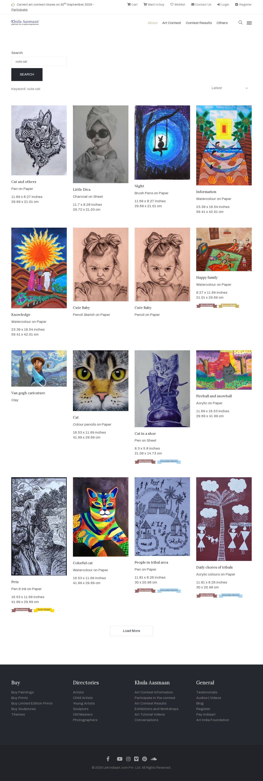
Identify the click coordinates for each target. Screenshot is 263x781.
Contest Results (199, 23)
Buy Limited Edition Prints (32, 703)
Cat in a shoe (145, 433)
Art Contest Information (154, 692)
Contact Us (203, 4)
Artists (78, 692)
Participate (19, 9)
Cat (76, 417)
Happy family (207, 277)
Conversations (146, 720)
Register (245, 4)
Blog (200, 703)
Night (139, 186)
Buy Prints (19, 698)
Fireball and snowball (214, 396)
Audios (202, 698)
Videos (215, 698)
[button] (241, 22)
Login (225, 4)
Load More (131, 631)
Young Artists (84, 703)
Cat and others (23, 181)
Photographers (85, 720)
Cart (134, 4)
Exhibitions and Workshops (156, 709)
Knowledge (20, 314)
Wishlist (179, 4)
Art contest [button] (171, 23)
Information (206, 192)
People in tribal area (151, 562)
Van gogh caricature (28, 393)
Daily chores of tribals (214, 567)
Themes (18, 714)
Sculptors (80, 709)
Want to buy (155, 4)
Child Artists (83, 698)
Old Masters (82, 714)
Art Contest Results (150, 703)
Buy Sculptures (23, 709)
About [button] (153, 23)
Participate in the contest (155, 698)
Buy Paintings (22, 692)
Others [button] (222, 23)
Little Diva (81, 189)
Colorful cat (83, 563)
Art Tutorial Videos (150, 714)
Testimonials (206, 692)
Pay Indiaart (206, 714)
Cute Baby (81, 307)
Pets (14, 582)
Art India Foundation (212, 720)
